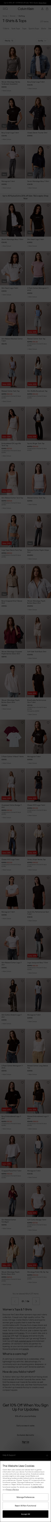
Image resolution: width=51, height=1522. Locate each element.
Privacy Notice (12, 1489)
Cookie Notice (37, 1487)
